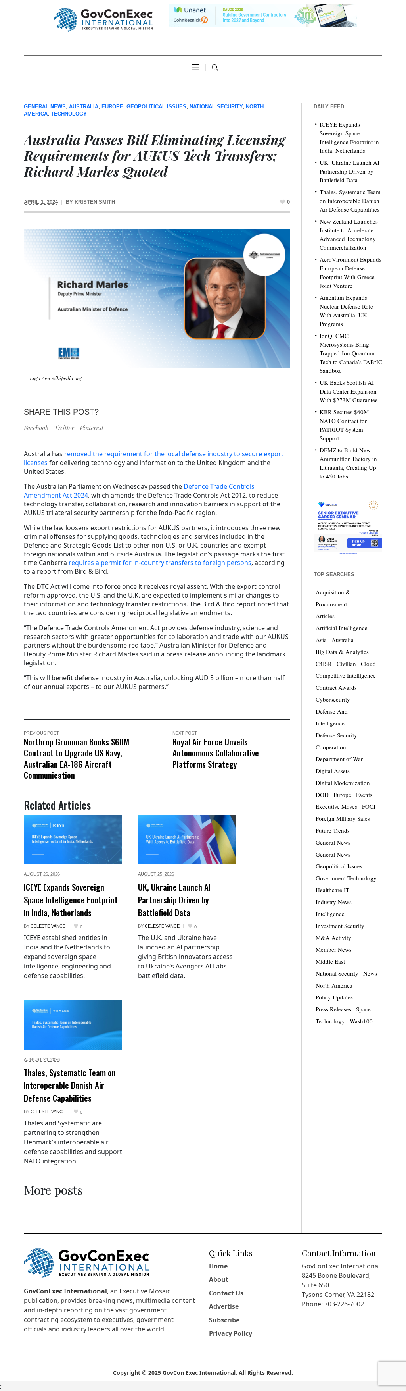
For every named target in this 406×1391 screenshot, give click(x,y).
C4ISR (324, 664)
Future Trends (333, 830)
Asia (321, 640)
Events (364, 795)
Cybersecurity (333, 699)
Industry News (334, 902)
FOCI (368, 806)
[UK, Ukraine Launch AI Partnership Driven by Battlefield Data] (187, 839)
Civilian (346, 664)
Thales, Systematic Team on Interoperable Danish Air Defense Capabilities (70, 1085)
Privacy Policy (230, 1333)
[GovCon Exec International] (103, 20)
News (370, 973)
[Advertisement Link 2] (348, 525)
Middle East (330, 961)
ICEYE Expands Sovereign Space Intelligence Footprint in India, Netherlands (71, 900)
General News (45, 107)
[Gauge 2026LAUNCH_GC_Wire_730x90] (263, 14)
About (218, 1279)
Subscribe (224, 1320)
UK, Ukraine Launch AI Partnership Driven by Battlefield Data (174, 900)
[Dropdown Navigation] (195, 67)
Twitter (64, 428)
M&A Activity (333, 937)
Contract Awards (336, 687)
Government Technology (346, 878)
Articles (325, 616)
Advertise (224, 1306)
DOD (322, 795)
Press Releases (333, 1009)
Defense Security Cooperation (336, 741)
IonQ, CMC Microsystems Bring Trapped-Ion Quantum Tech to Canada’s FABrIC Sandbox (351, 353)
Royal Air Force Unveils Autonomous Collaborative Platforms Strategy (215, 752)
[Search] (215, 67)
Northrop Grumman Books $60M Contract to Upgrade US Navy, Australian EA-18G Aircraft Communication (76, 758)
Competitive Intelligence (346, 675)
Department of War (339, 759)
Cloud (368, 664)
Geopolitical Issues (156, 107)
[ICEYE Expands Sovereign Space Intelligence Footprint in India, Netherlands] (73, 839)
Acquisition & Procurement (333, 598)
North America (334, 985)
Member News (334, 949)
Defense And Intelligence (332, 717)
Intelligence (330, 914)
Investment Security (340, 926)
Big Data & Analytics (342, 652)
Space (363, 1009)
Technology (69, 114)
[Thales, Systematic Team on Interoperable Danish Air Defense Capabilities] (73, 1025)
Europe (112, 107)
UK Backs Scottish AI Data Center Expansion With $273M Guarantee (349, 391)
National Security (216, 107)
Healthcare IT (332, 890)
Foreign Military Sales (343, 818)
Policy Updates (334, 997)
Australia (83, 107)
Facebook (36, 428)
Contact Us (226, 1293)
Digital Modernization (343, 783)
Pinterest (91, 428)
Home (218, 1266)
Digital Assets (333, 771)
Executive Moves (336, 806)
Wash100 (361, 1021)
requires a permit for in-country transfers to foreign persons (160, 562)
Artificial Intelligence (342, 628)
